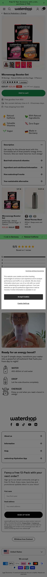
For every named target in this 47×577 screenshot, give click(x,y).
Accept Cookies (23, 297)
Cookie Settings (23, 303)
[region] (23, 288)
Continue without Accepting (35, 271)
